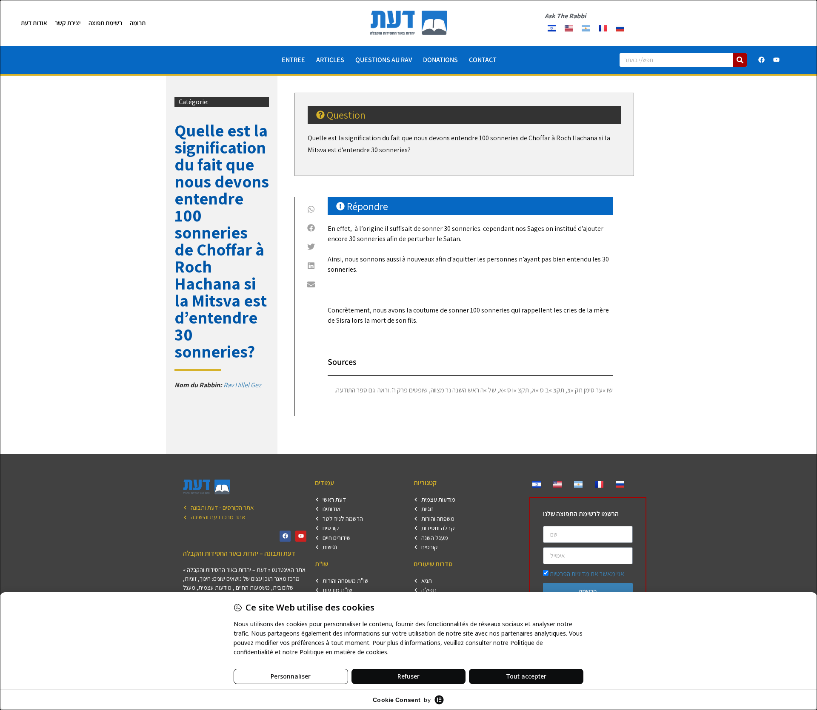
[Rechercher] (740, 60)
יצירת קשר (68, 23)
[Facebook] (761, 60)
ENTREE (293, 59)
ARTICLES (330, 59)
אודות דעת (34, 23)
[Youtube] (776, 60)
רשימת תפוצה (105, 23)
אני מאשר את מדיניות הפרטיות (587, 573)
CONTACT (483, 59)
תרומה (138, 23)
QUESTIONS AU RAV (383, 59)
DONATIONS (440, 59)
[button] (311, 209)
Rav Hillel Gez (242, 385)
